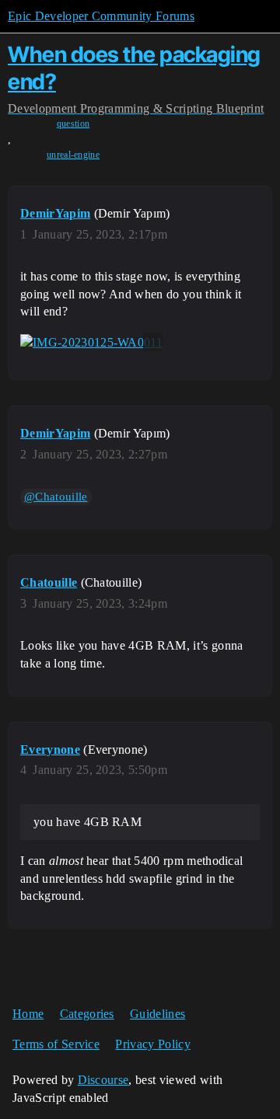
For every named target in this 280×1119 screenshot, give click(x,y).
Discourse (103, 1079)
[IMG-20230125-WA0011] (91, 342)
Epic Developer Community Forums (101, 16)
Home (28, 1013)
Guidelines (157, 1013)
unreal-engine (73, 154)
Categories (87, 1013)
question (73, 123)
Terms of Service (56, 1044)
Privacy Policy (152, 1044)
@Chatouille (56, 496)
